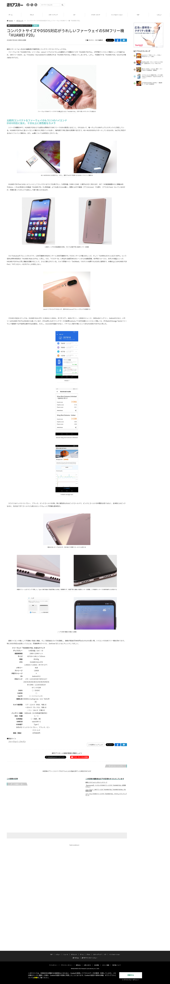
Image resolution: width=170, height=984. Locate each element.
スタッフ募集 (105, 965)
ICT (53, 15)
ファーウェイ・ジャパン (17, 741)
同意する (131, 975)
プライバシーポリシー (67, 965)
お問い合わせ (87, 965)
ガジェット (19, 21)
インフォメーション (95, 15)
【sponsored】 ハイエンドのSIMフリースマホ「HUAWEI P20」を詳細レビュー (105, 786)
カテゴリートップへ (117, 766)
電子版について (116, 965)
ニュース (159, 15)
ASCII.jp (77, 958)
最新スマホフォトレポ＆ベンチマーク (19, 26)
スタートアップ (31, 15)
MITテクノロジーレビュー (90, 958)
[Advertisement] (127, 5)
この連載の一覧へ (18, 784)
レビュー (138, 15)
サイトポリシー (53, 965)
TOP (117, 15)
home (11, 21)
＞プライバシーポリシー (130, 980)
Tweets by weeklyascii (74, 845)
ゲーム (82, 954)
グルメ (10, 15)
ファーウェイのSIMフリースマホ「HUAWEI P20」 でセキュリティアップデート (106, 794)
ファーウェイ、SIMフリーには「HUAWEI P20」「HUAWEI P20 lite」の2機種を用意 (105, 790)
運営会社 (78, 965)
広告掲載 (96, 965)
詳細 (35, 978)
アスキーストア (74, 15)
